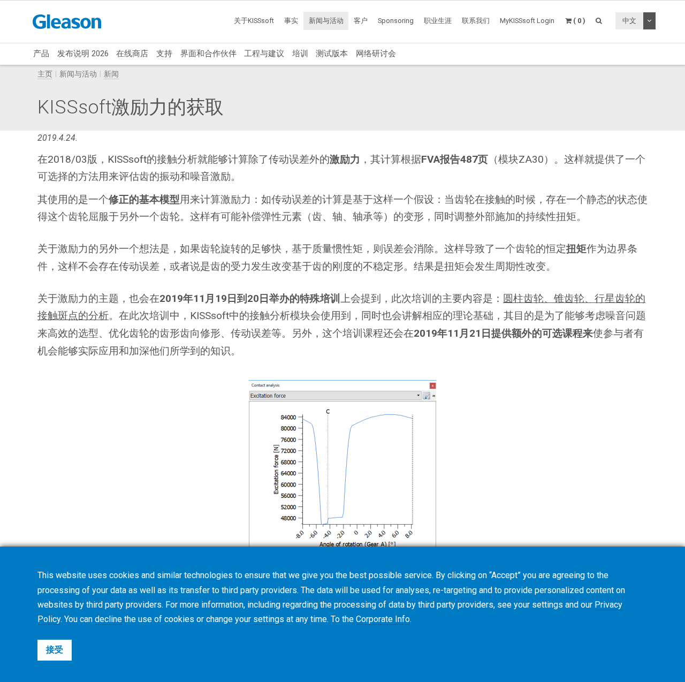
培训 (300, 53)
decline (108, 619)
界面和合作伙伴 (208, 53)
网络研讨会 (376, 53)
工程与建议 (264, 53)
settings (268, 619)
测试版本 (332, 53)
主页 (44, 74)
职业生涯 (438, 21)
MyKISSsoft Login (527, 21)
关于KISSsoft (254, 21)
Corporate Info (383, 619)
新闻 (111, 74)
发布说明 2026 (83, 53)
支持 (164, 53)
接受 (54, 650)
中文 (629, 21)
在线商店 (132, 53)
